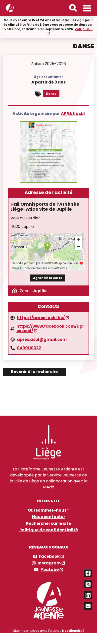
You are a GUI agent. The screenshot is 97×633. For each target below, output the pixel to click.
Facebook (49, 556)
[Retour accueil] (10, 8)
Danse (51, 93)
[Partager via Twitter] (88, 584)
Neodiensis (71, 631)
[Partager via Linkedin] (88, 595)
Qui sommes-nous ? (48, 510)
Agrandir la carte (47, 278)
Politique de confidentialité (48, 530)
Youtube (50, 569)
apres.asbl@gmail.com (42, 339)
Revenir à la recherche (34, 371)
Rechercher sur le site (48, 523)
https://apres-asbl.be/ (41, 318)
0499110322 (29, 348)
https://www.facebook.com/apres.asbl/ (50, 328)
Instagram (49, 563)
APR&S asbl (73, 113)
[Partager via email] (88, 606)
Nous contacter (48, 517)
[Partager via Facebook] (88, 573)
